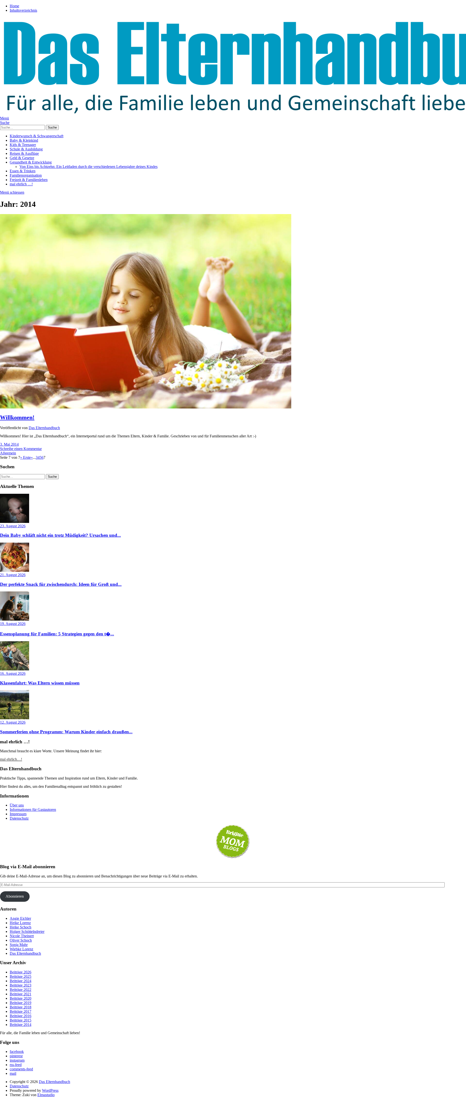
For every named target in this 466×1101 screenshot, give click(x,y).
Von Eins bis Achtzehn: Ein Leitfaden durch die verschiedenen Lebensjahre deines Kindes (88, 167)
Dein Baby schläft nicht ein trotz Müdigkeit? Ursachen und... (60, 535)
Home (14, 6)
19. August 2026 (12, 624)
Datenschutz (19, 818)
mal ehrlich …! (21, 184)
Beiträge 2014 (20, 1025)
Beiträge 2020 (20, 998)
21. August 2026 (12, 575)
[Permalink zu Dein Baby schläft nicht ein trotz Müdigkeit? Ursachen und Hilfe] (14, 522)
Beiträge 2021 (20, 994)
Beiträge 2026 (20, 972)
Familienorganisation (26, 175)
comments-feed (21, 1069)
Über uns (17, 805)
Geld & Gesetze (22, 158)
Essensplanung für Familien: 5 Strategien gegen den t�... (57, 633)
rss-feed (16, 1065)
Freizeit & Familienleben (29, 180)
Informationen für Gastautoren (33, 809)
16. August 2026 (12, 673)
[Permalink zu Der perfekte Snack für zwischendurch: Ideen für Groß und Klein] (14, 570)
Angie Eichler (20, 918)
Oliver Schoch (21, 940)
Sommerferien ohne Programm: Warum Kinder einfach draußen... (66, 731)
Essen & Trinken (22, 171)
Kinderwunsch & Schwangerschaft (36, 136)
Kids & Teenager (23, 145)
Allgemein (8, 453)
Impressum (18, 814)
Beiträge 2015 (20, 1020)
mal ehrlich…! (11, 759)
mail (13, 1073)
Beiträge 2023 (20, 985)
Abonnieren (15, 896)
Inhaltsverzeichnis (23, 10)
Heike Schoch (20, 927)
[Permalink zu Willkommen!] (145, 407)
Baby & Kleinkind (24, 140)
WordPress (50, 1090)
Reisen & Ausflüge (24, 153)
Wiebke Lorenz (21, 949)
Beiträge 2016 (20, 1016)
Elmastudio (46, 1095)
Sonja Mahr (19, 945)
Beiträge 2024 (20, 981)
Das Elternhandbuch (44, 428)
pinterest (16, 1056)
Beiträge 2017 (20, 1011)
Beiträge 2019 (20, 1003)
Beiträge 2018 (20, 1007)
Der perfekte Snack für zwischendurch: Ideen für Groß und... (61, 584)
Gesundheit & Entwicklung (31, 162)
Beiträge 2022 (20, 990)
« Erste (25, 457)
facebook (17, 1051)
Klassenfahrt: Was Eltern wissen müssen (40, 682)
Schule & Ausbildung (26, 149)
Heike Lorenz (20, 923)
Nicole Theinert (22, 936)
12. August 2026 (12, 722)
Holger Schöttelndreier (27, 931)
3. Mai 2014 (9, 444)
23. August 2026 (12, 526)
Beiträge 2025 (20, 976)
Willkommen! (17, 417)
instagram (17, 1060)
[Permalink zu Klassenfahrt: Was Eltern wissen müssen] (14, 669)
